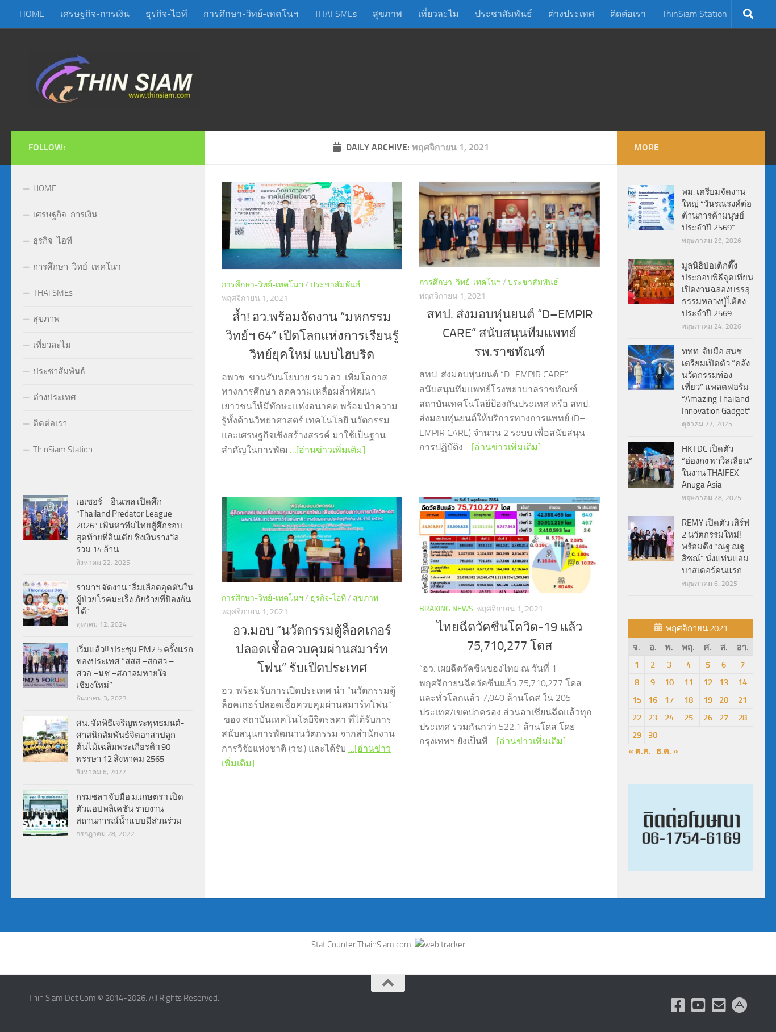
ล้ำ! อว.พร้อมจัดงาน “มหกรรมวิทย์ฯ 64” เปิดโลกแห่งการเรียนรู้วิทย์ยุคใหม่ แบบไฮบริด (312, 336)
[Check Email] (719, 1005)
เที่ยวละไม (438, 14)
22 (636, 717)
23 (652, 717)
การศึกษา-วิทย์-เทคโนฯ (250, 14)
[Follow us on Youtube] (699, 1005)
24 (669, 717)
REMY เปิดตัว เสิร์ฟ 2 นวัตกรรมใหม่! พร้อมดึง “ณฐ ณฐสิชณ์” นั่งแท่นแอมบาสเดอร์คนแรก (716, 547)
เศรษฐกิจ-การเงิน (95, 14)
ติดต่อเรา (628, 14)
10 (669, 682)
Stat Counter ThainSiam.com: (363, 944)
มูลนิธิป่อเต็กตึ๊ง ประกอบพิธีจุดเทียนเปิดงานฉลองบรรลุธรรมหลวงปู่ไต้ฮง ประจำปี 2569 (717, 289)
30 (652, 735)
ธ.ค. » (667, 751)
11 (688, 682)
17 (669, 700)
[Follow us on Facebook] (678, 1005)
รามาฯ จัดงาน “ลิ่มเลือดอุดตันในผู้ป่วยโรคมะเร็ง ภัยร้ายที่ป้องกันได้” (134, 599)
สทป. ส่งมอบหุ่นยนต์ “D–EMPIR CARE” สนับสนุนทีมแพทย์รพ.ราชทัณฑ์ (510, 333)
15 (636, 700)
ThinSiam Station (694, 14)
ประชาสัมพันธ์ (503, 14)
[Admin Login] (740, 1005)
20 (723, 700)
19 (707, 700)
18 (688, 700)
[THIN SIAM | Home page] (114, 79)
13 (723, 682)
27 (723, 717)
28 (742, 717)
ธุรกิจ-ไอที (166, 14)
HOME (31, 14)
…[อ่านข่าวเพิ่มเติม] (327, 449)
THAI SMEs (335, 14)
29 (636, 735)
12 (707, 682)
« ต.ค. (639, 751)
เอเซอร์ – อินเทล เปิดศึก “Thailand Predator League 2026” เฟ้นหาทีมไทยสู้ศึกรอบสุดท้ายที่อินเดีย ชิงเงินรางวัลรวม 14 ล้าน (129, 526)
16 (652, 700)
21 (742, 700)
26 (707, 717)
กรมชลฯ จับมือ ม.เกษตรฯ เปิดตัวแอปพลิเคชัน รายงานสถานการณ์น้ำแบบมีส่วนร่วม (129, 809)
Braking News (446, 609)
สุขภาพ (387, 14)
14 (742, 682)
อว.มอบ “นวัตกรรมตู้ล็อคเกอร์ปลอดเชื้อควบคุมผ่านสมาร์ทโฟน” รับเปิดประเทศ (312, 649)
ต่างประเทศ (571, 14)
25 (688, 717)
